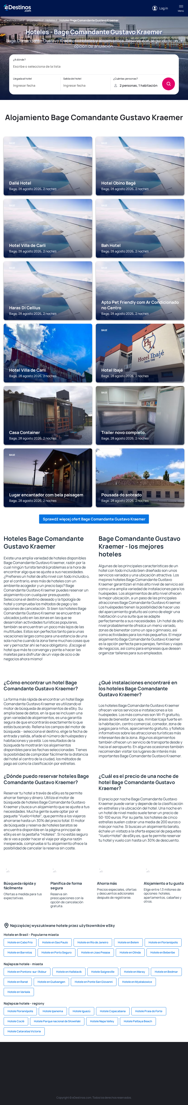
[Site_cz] (94, 1055)
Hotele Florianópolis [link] (20, 1011)
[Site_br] (11, 1055)
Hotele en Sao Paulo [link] (55, 942)
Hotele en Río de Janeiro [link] (92, 942)
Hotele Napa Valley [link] (102, 1021)
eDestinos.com (13, 20)
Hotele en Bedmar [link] (166, 972)
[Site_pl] (52, 1055)
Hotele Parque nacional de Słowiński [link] (57, 1021)
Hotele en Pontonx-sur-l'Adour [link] (27, 972)
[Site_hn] (107, 1066)
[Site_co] (149, 1055)
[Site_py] (121, 1066)
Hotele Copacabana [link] (113, 1011)
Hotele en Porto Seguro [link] (56, 952)
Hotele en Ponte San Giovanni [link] (94, 982)
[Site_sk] (121, 1055)
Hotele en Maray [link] (134, 972)
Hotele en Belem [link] (128, 942)
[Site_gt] (94, 1066)
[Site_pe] (66, 1055)
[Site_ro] (25, 1055)
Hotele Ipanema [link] (53, 1011)
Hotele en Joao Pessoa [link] (95, 952)
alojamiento (34, 20)
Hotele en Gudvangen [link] (51, 982)
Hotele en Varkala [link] (19, 992)
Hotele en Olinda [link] (130, 952)
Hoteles (50, 20)
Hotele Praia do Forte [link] (148, 1011)
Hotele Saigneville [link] (102, 972)
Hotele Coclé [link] (16, 1021)
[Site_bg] (39, 1055)
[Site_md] (107, 1055)
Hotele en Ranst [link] (18, 982)
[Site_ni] (80, 1066)
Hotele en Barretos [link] (20, 952)
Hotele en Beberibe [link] (162, 952)
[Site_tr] (80, 1055)
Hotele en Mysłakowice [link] (137, 982)
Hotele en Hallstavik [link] (69, 972)
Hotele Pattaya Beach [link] (138, 1021)
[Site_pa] (176, 1055)
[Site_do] (162, 1055)
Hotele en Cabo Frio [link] (20, 942)
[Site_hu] (135, 1055)
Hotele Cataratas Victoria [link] (24, 1031)
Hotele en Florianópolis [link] (163, 942)
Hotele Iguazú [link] (81, 1011)
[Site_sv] (66, 1066)
